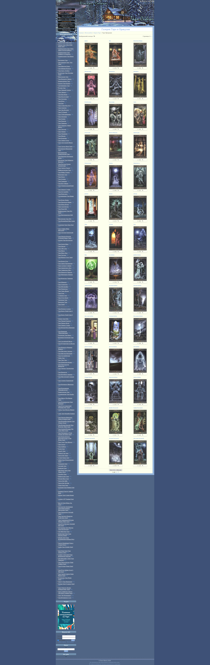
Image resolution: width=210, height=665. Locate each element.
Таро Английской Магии (65, 341)
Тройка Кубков (88, 285)
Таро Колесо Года (63, 261)
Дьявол (86, 193)
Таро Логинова (62, 99)
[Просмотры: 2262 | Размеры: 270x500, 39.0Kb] (91, 177)
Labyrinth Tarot (62, 466)
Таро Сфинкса (62, 92)
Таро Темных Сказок (64, 325)
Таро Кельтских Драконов (65, 278)
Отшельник (87, 132)
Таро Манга (61, 251)
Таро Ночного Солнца (64, 309)
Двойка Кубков (137, 255)
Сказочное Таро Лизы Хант (66, 225)
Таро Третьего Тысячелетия (66, 368)
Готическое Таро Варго (64, 335)
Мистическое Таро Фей (64, 219)
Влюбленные (88, 102)
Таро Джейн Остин (63, 140)
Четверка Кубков (113, 285)
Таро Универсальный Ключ (66, 185)
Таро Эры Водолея (63, 110)
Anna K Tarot (61, 451)
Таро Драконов (62, 123)
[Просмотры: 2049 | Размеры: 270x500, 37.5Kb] (140, 238)
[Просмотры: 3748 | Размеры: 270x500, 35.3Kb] (115, 269)
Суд (135, 224)
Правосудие (137, 132)
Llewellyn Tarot (62, 474)
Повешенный (88, 163)
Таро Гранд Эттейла (63, 70)
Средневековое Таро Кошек (66, 196)
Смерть (111, 163)
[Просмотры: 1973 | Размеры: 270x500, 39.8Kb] (115, 54)
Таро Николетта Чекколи (65, 272)
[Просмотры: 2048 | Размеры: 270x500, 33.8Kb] (115, 452)
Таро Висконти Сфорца (64, 79)
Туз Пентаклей (88, 407)
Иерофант (136, 71)
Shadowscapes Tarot (63, 476)
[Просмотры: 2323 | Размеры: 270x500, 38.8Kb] (91, 330)
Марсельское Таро (63, 77)
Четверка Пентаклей (90, 438)
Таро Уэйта (61, 40)
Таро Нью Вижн (62, 94)
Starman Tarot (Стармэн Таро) (66, 584)
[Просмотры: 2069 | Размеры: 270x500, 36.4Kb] (140, 330)
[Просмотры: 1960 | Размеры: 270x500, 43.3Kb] (140, 116)
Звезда (135, 193)
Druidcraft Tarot (62, 468)
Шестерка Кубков (89, 316)
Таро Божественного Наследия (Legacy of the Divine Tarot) (64, 438)
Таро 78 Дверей (62, 112)
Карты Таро (97, 33)
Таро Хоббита (62, 446)
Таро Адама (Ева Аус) (64, 105)
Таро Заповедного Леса (64, 268)
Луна (86, 224)
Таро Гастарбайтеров (64, 355)
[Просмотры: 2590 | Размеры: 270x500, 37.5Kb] (140, 269)
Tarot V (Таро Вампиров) (65, 581)
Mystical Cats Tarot (63, 453)
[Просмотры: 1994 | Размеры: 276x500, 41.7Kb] (140, 146)
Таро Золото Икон (63, 244)
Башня (110, 193)
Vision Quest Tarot (63, 485)
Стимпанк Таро (62, 295)
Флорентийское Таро (64, 81)
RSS (153, 3)
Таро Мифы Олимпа (64, 172)
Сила (135, 102)
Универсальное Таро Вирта (66, 56)
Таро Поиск (61, 177)
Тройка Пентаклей (138, 407)
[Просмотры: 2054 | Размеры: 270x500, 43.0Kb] (115, 330)
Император (112, 71)
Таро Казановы (62, 138)
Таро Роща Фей (62, 209)
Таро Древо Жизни (63, 291)
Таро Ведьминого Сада (64, 597)
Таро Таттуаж (62, 255)
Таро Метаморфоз (63, 286)
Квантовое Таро (62, 174)
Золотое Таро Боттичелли (65, 240)
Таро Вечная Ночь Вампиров (66, 327)
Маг (110, 40)
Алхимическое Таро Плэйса (66, 394)
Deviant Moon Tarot (63, 478)
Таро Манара (61, 136)
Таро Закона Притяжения (65, 263)
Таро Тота (61, 38)
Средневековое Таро (64, 85)
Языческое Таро (62, 302)
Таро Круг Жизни (63, 183)
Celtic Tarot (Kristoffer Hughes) (66, 413)
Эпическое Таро (62, 300)
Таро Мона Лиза (62, 253)
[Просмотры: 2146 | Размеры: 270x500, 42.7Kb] (115, 299)
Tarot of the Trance (63, 455)
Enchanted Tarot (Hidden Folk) (66, 487)
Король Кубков (137, 377)
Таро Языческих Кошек (64, 202)
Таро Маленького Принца (65, 274)
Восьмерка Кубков (138, 316)
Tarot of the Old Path (63, 483)
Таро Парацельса (63, 289)
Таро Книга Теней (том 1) (65, 311)
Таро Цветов (61, 246)
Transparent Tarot (62, 464)
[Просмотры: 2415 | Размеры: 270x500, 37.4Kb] (115, 391)
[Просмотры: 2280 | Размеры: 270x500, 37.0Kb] (115, 146)
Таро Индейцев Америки (65, 374)
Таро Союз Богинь (63, 206)
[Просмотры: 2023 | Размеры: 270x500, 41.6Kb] (91, 85)
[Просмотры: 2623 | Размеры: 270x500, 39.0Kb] (140, 54)
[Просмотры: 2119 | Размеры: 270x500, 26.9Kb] (115, 360)
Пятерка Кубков (137, 285)
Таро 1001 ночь (62, 248)
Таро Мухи (61, 101)
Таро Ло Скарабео (63, 192)
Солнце (111, 224)
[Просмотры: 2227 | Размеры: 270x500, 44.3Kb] (115, 421)
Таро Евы (61, 103)
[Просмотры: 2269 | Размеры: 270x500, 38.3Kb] (91, 299)
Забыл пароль (62, 642)
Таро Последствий (63, 96)
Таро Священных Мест (64, 270)
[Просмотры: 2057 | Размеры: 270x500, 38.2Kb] (140, 85)
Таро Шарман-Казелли (64, 68)
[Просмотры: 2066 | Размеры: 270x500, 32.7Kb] (115, 238)
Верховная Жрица (138, 40)
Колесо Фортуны (113, 132)
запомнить (62, 640)
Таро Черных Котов (63, 323)
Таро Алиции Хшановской (65, 380)
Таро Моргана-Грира (64, 66)
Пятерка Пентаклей (114, 438)
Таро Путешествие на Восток (66, 343)
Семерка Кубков (113, 316)
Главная (136, 3)
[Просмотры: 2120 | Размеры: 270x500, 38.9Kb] (140, 421)
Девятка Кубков (88, 346)
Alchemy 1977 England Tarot (66, 499)
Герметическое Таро (63, 392)
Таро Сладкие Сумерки (64, 265)
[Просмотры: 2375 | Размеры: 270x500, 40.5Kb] (140, 391)
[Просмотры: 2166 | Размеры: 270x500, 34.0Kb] (91, 54)
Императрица (88, 71)
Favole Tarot (61, 449)
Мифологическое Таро (64, 170)
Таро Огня (61, 293)
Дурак (86, 40)
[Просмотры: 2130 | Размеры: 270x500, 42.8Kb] (115, 85)
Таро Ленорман (62, 116)
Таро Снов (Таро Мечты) (65, 442)
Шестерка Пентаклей (139, 438)
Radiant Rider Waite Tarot (65, 42)
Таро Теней (61, 304)
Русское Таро (62, 88)
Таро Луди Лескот (63, 298)
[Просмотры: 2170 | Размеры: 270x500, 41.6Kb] (115, 207)
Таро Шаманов (62, 282)
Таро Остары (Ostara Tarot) (65, 566)
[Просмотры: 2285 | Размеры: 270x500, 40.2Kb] (140, 360)
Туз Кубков (111, 255)
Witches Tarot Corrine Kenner (66, 495)
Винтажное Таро (63, 60)
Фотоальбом (88, 33)
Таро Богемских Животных (66, 384)
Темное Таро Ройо (63, 319)
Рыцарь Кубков (88, 377)
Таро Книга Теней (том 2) (65, 315)
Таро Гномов (61, 119)
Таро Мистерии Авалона (65, 351)
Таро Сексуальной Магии (65, 142)
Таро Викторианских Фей (65, 215)
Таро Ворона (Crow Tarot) (65, 257)
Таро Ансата (61, 444)
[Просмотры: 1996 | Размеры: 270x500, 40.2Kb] (91, 452)
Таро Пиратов (62, 121)
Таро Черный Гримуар (64, 321)
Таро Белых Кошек (63, 200)
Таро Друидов (62, 129)
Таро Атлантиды (63, 284)
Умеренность (137, 163)
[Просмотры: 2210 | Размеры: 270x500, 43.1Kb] (140, 177)
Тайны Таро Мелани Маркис (66, 410)
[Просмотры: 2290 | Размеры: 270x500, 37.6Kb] (115, 116)
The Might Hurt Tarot (63, 531)
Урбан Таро (61, 358)
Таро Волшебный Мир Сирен (66, 221)
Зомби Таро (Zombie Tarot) (65, 547)
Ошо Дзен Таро (62, 360)
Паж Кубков (136, 346)
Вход (149, 3)
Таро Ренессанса (62, 194)
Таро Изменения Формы (65, 362)
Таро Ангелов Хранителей (65, 232)
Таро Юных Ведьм (63, 204)
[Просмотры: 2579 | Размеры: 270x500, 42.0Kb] (91, 360)
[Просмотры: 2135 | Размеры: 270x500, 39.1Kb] (140, 452)
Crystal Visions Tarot (63, 457)
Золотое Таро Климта (64, 83)
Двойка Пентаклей (113, 407)
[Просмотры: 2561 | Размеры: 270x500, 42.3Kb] (91, 421)
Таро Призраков (62, 306)
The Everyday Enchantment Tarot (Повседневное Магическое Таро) (65, 508)
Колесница (111, 102)
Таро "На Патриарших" (64, 595)
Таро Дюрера (62, 131)
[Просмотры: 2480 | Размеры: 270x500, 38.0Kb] (115, 177)
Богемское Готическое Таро (66, 337)
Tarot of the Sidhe (62, 481)
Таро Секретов (62, 108)
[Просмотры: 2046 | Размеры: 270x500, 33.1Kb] (140, 299)
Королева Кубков (113, 377)
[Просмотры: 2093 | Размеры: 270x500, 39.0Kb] (91, 238)
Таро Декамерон (62, 134)
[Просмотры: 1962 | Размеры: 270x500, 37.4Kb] (140, 207)
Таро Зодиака (62, 179)
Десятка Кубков (113, 346)
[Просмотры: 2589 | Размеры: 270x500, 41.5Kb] (91, 146)
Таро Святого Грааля (64, 168)
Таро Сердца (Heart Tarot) (65, 146)
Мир (86, 255)
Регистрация (143, 3)
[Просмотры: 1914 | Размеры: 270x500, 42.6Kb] (91, 207)
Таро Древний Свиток (64, 90)
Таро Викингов (62, 372)
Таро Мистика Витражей (65, 353)
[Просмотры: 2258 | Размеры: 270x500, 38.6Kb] (91, 116)
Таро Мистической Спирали (66, 376)
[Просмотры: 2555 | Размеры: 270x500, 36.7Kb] (91, 391)
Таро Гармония (62, 181)
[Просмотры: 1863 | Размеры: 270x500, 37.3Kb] (91, 269)
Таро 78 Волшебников (64, 114)
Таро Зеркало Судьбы (64, 189)
